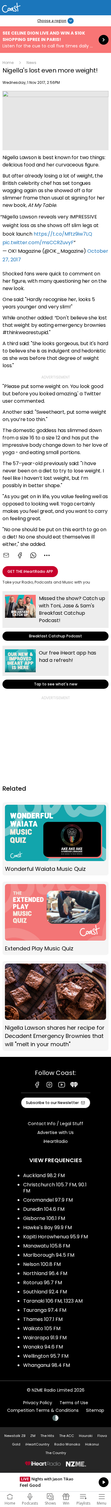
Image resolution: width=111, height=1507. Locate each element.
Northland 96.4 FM (45, 1273)
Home (8, 62)
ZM (32, 1435)
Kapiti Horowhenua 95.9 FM (55, 1236)
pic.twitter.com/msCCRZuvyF (38, 242)
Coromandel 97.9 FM (48, 1199)
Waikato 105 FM (41, 1328)
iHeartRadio (55, 1141)
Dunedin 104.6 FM (43, 1209)
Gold (16, 1444)
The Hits (47, 1435)
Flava (102, 1435)
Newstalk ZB (14, 1435)
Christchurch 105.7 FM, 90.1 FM (55, 1187)
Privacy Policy (37, 1403)
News (31, 62)
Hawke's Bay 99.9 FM (47, 1227)
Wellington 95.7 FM (45, 1356)
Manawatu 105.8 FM (46, 1245)
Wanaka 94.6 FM (43, 1346)
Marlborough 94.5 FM (48, 1255)
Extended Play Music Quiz (55, 918)
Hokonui (92, 1444)
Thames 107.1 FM (43, 1319)
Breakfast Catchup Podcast (55, 616)
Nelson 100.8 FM (42, 1264)
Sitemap (95, 1410)
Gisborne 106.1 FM (44, 1218)
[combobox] (47, 555)
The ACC (66, 1435)
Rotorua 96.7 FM (42, 1282)
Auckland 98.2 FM (44, 1175)
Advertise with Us (55, 1132)
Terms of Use (74, 1403)
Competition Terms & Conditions (43, 1410)
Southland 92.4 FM (45, 1291)
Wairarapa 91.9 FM (45, 1337)
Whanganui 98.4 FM (46, 1365)
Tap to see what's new (55, 667)
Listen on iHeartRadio (55, 1482)
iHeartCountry (37, 1444)
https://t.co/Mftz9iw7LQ (63, 233)
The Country (55, 1452)
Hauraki (85, 1435)
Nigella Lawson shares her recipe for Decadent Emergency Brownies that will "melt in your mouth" (55, 1006)
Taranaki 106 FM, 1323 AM (53, 1300)
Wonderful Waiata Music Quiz (55, 839)
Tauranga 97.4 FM (44, 1310)
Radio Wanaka (67, 1444)
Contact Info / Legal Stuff (55, 1124)
